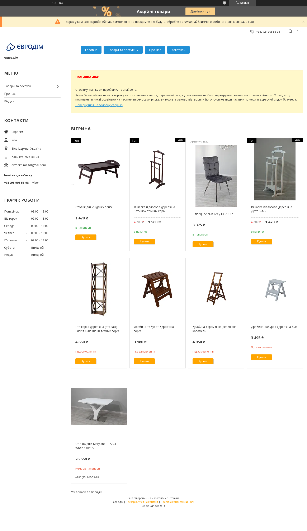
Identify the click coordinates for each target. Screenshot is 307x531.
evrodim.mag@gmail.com (28, 165)
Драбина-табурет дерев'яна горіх (154, 329)
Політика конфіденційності (177, 502)
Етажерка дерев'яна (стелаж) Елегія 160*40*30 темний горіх (97, 329)
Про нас (155, 50)
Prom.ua (174, 498)
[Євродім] (25, 47)
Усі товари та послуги (86, 492)
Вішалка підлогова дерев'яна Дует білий (271, 209)
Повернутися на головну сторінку (99, 105)
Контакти (178, 50)
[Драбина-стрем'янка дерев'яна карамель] (216, 289)
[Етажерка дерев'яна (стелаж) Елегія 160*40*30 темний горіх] (99, 289)
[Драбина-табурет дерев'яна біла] (275, 289)
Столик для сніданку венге (94, 207)
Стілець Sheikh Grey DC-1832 (213, 214)
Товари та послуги (121, 50)
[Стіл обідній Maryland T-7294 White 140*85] (99, 406)
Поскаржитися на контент (142, 502)
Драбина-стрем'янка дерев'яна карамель (214, 329)
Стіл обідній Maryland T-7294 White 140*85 (95, 446)
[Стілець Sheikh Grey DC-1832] (216, 176)
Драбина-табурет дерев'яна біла (274, 327)
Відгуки (9, 101)
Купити (85, 237)
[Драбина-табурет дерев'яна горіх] (157, 289)
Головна (91, 50)
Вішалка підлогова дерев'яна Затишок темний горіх (154, 209)
